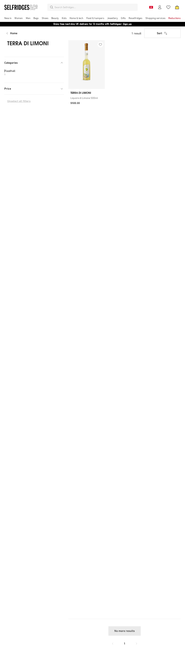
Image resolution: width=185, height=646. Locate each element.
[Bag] (177, 7)
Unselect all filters (19, 101)
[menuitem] (8, 18)
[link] (86, 98)
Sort (159, 33)
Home (13, 33)
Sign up (127, 24)
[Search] (52, 7)
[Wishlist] (168, 7)
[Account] (159, 7)
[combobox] (95, 7)
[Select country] (151, 7)
